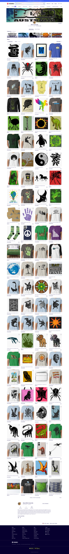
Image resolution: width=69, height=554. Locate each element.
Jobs (23, 535)
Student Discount (14, 534)
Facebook (48, 530)
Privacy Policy (18, 544)
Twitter (48, 531)
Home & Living (36, 6)
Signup (13, 536)
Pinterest (48, 534)
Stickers (19, 6)
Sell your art (24, 534)
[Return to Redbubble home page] (10, 3)
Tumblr (48, 532)
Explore (8, 6)
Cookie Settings (36, 538)
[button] (12, 35)
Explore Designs (37, 29)
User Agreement (14, 544)
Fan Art (13, 530)
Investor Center (24, 530)
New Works (13, 531)
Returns (35, 530)
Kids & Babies (42, 6)
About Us (23, 528)
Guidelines (35, 532)
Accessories (48, 6)
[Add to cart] (19, 60)
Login (13, 535)
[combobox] (30, 4)
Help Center (35, 531)
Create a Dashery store (25, 538)
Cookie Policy (32, 544)
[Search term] (44, 3)
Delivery (35, 528)
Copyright (35, 535)
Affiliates (23, 532)
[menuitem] (8, 6)
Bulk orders (13, 538)
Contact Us (35, 536)
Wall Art (30, 6)
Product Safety (36, 534)
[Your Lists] (59, 4)
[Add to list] (19, 44)
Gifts (61, 6)
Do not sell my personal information (25, 544)
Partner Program (24, 531)
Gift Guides (13, 528)
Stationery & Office (55, 6)
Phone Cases (25, 6)
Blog (12, 532)
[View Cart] (61, 4)
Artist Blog (23, 536)
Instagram (48, 528)
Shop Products (31, 29)
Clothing (14, 6)
